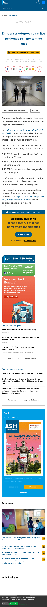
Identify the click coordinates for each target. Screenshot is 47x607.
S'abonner (24, 234)
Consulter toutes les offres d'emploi (22, 359)
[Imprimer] (39, 69)
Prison (35, 110)
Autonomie (13, 15)
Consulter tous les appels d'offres (22, 400)
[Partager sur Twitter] (14, 69)
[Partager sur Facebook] (7, 69)
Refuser (5, 604)
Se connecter (30, 241)
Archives (23, 492)
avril (28, 199)
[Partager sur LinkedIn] (20, 69)
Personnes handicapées (15, 110)
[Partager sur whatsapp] (27, 69)
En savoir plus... (24, 604)
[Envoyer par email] (33, 69)
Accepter (13, 604)
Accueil (4, 15)
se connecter (37, 2)
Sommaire (13, 487)
